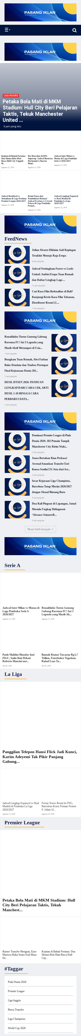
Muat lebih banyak (38, 529)
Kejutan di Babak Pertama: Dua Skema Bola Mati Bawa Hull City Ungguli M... (13, 159)
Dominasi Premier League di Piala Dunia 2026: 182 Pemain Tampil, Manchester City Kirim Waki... (51, 441)
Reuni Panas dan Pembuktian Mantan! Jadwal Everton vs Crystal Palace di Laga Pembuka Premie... (40, 201)
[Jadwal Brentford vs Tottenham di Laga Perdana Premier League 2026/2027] (14, 183)
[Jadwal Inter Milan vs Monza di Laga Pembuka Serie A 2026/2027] (67, 143)
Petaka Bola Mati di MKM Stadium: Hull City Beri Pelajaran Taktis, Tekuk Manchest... (38, 905)
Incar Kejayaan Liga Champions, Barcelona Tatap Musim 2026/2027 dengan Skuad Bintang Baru (52, 486)
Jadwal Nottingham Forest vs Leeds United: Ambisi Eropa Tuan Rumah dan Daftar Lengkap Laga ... (53, 274)
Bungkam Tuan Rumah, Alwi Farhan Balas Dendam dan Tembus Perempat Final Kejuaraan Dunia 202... (26, 365)
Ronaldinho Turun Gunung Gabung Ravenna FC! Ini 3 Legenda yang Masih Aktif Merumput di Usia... (25, 342)
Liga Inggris (11, 95)
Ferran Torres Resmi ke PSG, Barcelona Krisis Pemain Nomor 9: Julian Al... (59, 806)
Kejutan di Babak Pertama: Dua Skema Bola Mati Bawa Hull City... (58, 955)
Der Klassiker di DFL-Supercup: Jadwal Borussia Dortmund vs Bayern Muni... (40, 159)
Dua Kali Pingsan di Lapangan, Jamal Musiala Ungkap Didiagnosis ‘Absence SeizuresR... (54, 509)
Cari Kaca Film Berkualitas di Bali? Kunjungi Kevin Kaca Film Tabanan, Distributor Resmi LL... (53, 297)
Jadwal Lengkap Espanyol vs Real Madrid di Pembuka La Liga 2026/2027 (66, 199)
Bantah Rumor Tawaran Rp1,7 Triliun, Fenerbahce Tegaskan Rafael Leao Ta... (60, 658)
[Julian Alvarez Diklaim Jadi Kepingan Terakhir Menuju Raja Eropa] (17, 255)
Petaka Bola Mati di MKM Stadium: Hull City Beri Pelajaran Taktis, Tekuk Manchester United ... (40, 111)
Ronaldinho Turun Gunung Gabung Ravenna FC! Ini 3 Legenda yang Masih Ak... (58, 611)
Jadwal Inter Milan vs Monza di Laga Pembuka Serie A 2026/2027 (65, 158)
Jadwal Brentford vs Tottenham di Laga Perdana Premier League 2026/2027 (14, 198)
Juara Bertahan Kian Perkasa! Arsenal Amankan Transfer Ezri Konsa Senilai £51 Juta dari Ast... (51, 464)
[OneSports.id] (30, 30)
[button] (74, 30)
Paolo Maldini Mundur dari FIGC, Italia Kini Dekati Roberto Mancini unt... (18, 658)
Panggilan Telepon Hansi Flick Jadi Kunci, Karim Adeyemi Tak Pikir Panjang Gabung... (39, 757)
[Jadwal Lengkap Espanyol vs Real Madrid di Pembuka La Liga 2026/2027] (67, 183)
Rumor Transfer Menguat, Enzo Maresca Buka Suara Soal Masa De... (19, 955)
